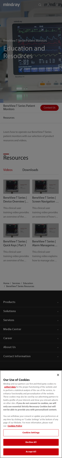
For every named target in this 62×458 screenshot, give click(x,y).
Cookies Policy (15, 426)
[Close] (58, 375)
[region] (31, 414)
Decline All (30, 442)
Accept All (31, 452)
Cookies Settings (31, 433)
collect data (10, 387)
